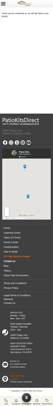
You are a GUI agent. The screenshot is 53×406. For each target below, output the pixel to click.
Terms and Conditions (15, 283)
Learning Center (12, 233)
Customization (11, 247)
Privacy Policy (11, 288)
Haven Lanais (11, 242)
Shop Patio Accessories (16, 275)
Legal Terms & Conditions (17, 295)
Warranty (8, 299)
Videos (7, 270)
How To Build (10, 252)
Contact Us (9, 303)
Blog (6, 266)
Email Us (14, 361)
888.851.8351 (16, 312)
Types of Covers (12, 237)
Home (7, 228)
